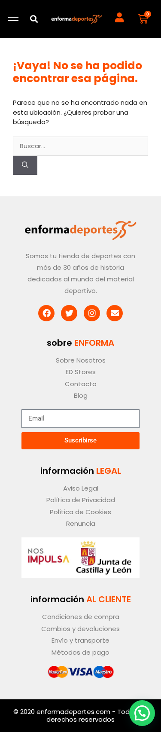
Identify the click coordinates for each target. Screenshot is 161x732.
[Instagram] (92, 313)
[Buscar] (25, 165)
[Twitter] (69, 313)
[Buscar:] (80, 145)
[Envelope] (114, 313)
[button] (34, 19)
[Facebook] (46, 313)
